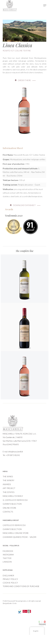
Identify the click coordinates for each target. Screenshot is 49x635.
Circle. (15, 603)
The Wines (8, 476)
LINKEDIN (7, 562)
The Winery (8, 480)
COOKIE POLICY (10, 582)
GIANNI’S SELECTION (12, 529)
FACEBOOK (8, 551)
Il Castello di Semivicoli (15, 500)
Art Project (9, 488)
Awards (7, 484)
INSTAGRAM (8, 554)
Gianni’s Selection (12, 504)
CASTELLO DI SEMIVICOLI (14, 525)
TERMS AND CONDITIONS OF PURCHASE (21, 586)
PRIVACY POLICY (10, 579)
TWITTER (7, 558)
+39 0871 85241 (13, 455)
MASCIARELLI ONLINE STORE (16, 533)
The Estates (8, 492)
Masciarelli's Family (13, 496)
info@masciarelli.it (15, 451)
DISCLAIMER (8, 575)
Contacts (8, 512)
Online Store (9, 508)
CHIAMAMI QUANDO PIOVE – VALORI (19, 537)
